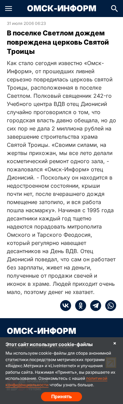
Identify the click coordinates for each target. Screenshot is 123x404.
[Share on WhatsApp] (108, 305)
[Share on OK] (78, 305)
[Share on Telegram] (93, 305)
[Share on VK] (65, 305)
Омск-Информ (61, 8)
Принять (61, 396)
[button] (8, 8)
